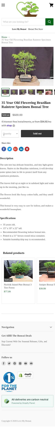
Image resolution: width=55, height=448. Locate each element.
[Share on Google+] (15, 149)
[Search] (49, 21)
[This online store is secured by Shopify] (25, 378)
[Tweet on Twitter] (9, 149)
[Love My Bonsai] (27, 9)
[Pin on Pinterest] (27, 149)
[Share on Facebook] (4, 149)
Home (4, 37)
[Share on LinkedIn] (21, 149)
